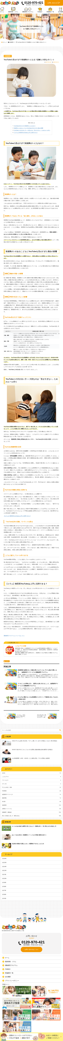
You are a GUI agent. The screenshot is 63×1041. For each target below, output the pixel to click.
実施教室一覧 (9, 973)
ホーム (7, 957)
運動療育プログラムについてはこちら (14, 635)
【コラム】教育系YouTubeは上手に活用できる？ (26, 132)
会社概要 (8, 977)
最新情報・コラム (10, 961)
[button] (60, 730)
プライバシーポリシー (12, 980)
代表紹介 (8, 969)
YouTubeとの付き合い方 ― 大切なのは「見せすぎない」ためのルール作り (32, 130)
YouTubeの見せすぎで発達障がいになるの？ (25, 125)
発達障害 (7, 56)
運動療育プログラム (11, 965)
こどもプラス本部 (20, 646)
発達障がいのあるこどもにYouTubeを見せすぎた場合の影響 (28, 128)
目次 (29, 123)
